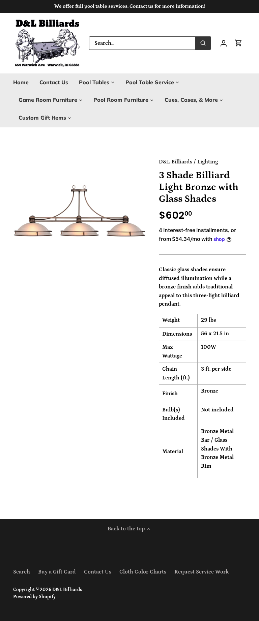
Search (21, 572)
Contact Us (97, 572)
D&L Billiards (175, 162)
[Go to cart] (238, 43)
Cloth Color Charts (142, 572)
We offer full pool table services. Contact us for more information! (129, 6)
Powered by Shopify (34, 596)
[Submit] (203, 43)
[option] (79, 217)
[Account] (223, 43)
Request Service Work (201, 572)
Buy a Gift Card (57, 572)
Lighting (207, 162)
